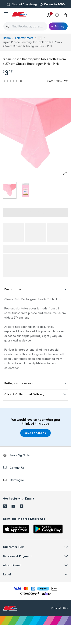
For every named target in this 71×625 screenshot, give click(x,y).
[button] (6, 14)
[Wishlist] (57, 15)
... (40, 38)
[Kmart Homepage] (19, 14)
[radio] (9, 190)
